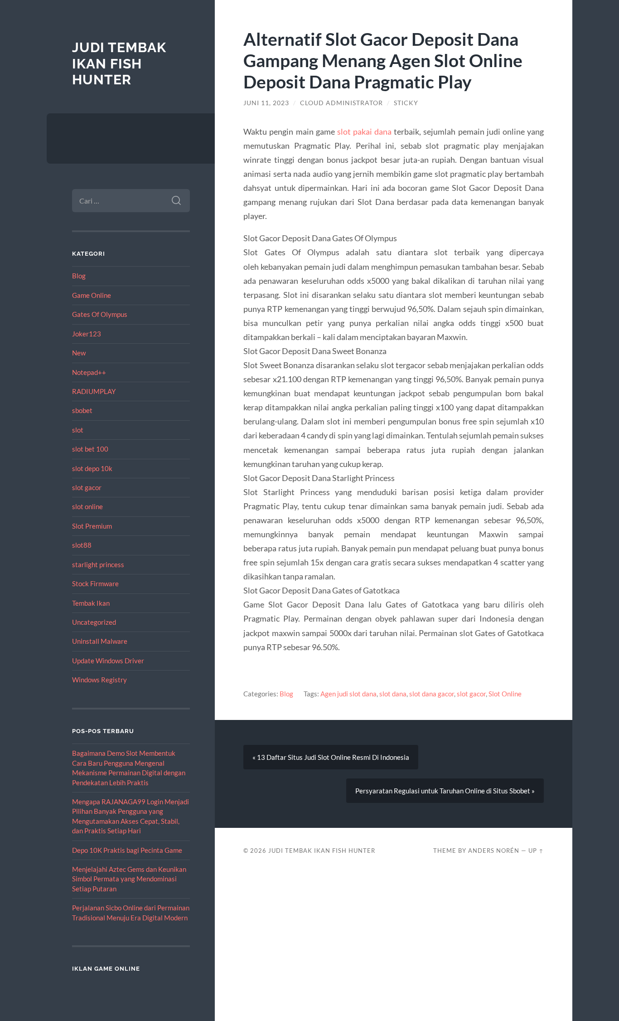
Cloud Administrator (341, 103)
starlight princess (98, 564)
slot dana (392, 694)
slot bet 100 (90, 449)
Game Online (91, 295)
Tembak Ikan (91, 603)
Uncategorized (94, 622)
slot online (87, 506)
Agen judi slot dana (348, 694)
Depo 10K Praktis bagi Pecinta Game (127, 850)
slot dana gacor (431, 694)
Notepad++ (89, 372)
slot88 (82, 545)
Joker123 (86, 334)
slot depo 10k (92, 468)
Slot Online (505, 694)
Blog (79, 276)
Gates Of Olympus (99, 314)
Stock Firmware (95, 583)
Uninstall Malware (99, 641)
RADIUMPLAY (94, 391)
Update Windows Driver (108, 660)
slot (77, 430)
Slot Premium (92, 526)
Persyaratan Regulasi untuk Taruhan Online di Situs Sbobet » (445, 791)
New (79, 353)
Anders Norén (493, 850)
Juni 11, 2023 (266, 103)
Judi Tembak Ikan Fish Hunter (119, 63)
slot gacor (87, 487)
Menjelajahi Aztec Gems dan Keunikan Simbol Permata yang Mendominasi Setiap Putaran (129, 879)
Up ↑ (536, 850)
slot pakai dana (364, 131)
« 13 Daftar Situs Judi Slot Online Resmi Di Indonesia (330, 757)
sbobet (82, 410)
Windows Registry (99, 680)
